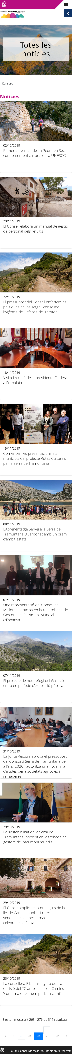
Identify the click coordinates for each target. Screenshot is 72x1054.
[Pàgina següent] (66, 1035)
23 (40, 1035)
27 (59, 1035)
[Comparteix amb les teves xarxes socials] (68, 13)
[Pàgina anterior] (5, 1035)
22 (31, 1035)
